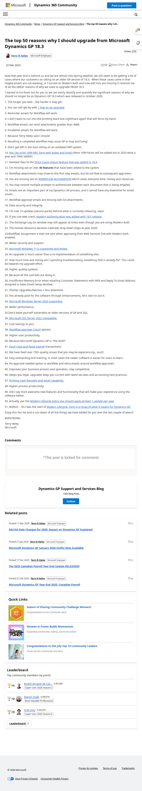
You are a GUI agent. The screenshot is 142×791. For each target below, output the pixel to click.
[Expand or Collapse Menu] (5, 14)
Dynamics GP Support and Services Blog (63, 24)
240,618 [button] (46, 697)
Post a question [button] (122, 5)
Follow (71, 501)
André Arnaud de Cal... (38, 684)
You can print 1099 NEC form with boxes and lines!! (41, 152)
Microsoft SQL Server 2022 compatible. (33, 318)
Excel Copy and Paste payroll (27, 346)
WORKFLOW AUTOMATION (54, 179)
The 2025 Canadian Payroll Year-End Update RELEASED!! (44, 566)
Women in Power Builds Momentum (50, 626)
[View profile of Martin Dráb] (19, 699)
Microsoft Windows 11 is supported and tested (38, 248)
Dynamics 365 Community (55, 5)
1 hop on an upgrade (51, 107)
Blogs (37, 24)
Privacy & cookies (88, 768)
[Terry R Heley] (7, 55)
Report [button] (133, 64)
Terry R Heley (19, 55)
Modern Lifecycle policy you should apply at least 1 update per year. (72, 401)
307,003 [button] (59, 683)
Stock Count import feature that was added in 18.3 (66, 162)
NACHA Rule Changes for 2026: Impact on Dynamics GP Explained (50, 529)
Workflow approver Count (25, 329)
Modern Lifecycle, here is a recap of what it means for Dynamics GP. (89, 407)
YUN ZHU (29, 710)
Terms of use (110, 768)
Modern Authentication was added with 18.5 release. (69, 216)
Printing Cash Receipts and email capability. (36, 380)
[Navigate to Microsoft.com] (16, 5)
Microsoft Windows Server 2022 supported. (36, 301)
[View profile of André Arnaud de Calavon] (19, 686)
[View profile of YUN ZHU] (19, 712)
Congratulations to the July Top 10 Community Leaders (62, 646)
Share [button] (122, 64)
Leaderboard (17, 723)
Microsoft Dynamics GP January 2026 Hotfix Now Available (46, 548)
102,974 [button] (42, 710)
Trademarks (128, 768)
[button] (121, 6)
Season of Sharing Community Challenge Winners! (59, 607)
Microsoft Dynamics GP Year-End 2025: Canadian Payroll (44, 584)
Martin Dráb (31, 697)
